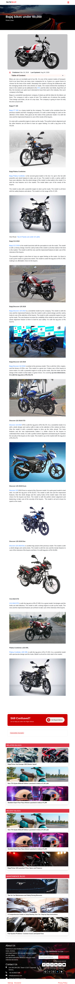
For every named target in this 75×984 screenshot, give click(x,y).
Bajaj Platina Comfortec (17, 176)
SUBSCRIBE (63, 957)
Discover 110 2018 (15, 425)
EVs (39, 88)
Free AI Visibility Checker (17, 978)
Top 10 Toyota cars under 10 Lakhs (28, 237)
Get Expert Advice (57, 720)
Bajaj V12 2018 (14, 245)
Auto (12, 20)
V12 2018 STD (14, 603)
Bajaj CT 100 (13, 110)
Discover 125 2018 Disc (17, 546)
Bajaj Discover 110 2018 (17, 366)
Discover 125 (13, 490)
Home (8, 20)
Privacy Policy (62, 983)
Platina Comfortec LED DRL (18, 652)
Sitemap (10, 983)
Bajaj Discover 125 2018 (17, 311)
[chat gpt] (45, 971)
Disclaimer (17, 983)
